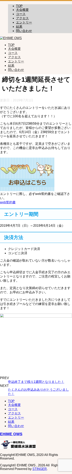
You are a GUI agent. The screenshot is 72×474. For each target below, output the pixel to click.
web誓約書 (8, 202)
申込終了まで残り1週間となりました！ (36, 381)
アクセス (22, 18)
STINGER (39, 469)
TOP (19, 6)
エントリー (24, 22)
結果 (19, 26)
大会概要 (22, 9)
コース (21, 14)
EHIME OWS (11, 434)
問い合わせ (24, 31)
